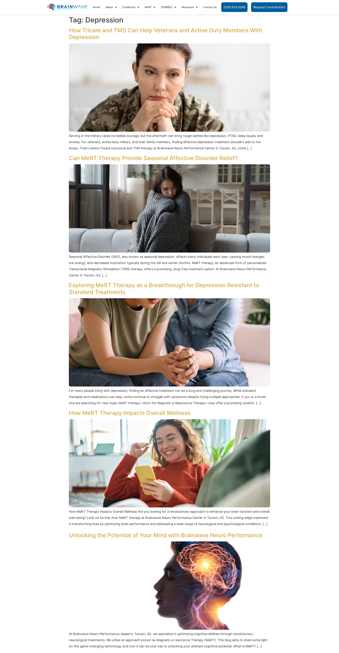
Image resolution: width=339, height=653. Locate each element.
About (109, 7)
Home (96, 7)
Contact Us (210, 7)
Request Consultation (269, 7)
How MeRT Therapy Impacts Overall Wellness (130, 412)
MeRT (148, 7)
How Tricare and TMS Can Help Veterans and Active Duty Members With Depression (165, 33)
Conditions (129, 7)
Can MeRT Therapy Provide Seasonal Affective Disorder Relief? (153, 158)
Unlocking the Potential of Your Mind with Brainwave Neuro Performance (165, 535)
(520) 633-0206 (234, 7)
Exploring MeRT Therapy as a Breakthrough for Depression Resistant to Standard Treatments (164, 288)
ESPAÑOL (167, 7)
